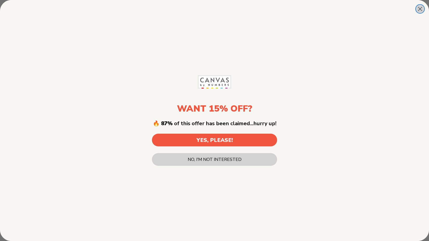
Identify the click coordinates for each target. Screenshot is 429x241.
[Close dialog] (420, 8)
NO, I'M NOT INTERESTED (215, 159)
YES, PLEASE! (214, 140)
